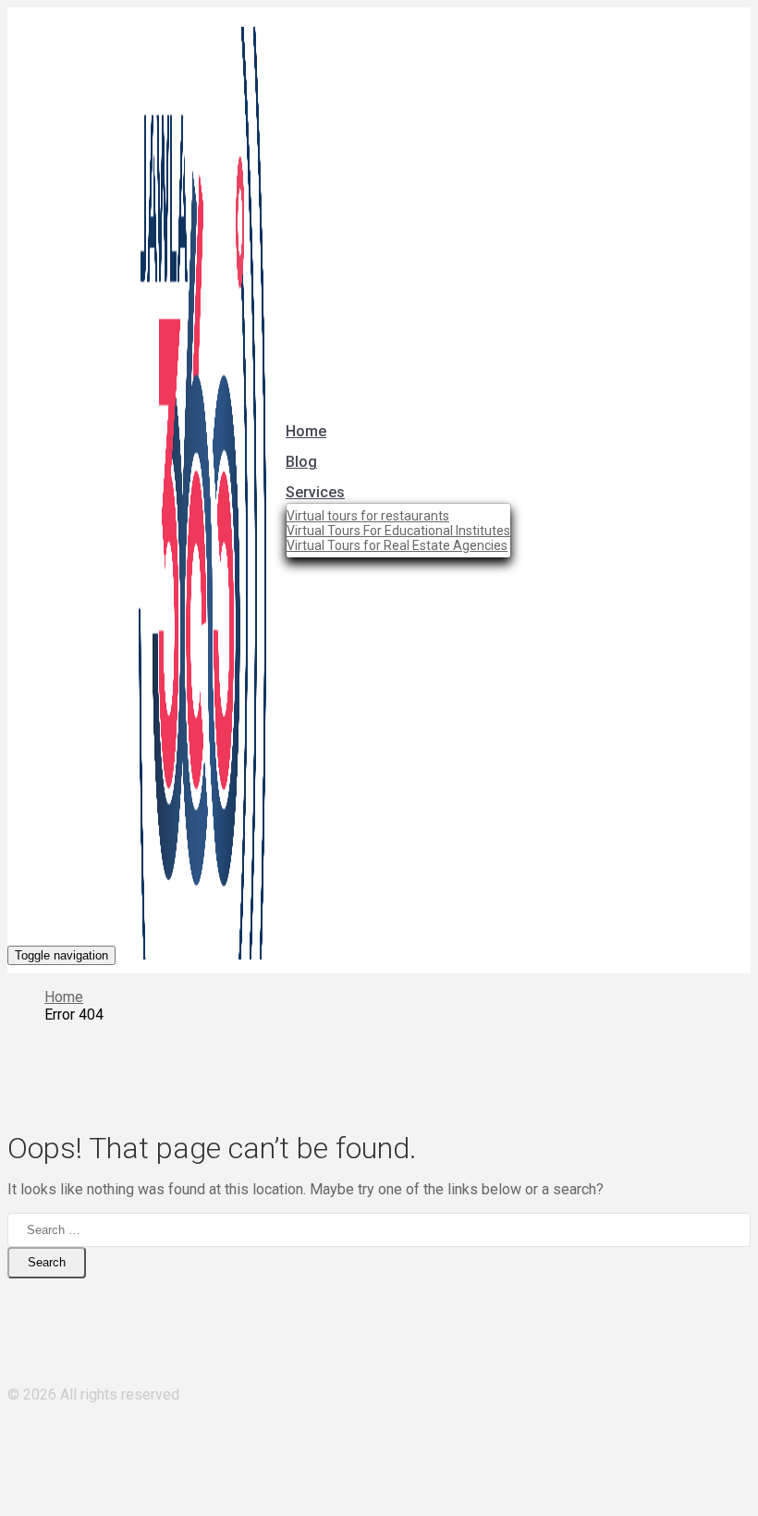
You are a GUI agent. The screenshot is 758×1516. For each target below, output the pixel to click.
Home (306, 431)
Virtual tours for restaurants (368, 515)
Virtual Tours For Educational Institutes (398, 530)
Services (315, 492)
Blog (301, 462)
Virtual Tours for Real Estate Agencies (397, 545)
